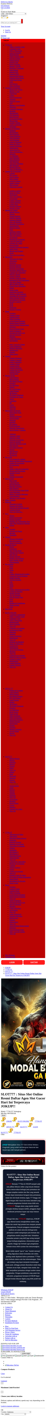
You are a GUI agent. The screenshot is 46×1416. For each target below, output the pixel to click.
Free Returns (5, 6)
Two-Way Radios (15, 282)
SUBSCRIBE (26, 1353)
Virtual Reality (14, 858)
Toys (6, 514)
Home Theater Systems (17, 298)
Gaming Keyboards (16, 370)
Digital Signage (14, 722)
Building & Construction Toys (19, 521)
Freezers (12, 352)
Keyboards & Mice (15, 119)
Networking (13, 724)
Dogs (11, 566)
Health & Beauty (11, 545)
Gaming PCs (13, 646)
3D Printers (13, 393)
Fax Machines (14, 385)
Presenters (12, 127)
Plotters (11, 387)
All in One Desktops (16, 650)
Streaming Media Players (17, 271)
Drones (11, 516)
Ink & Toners (13, 712)
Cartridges (12, 401)
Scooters (12, 529)
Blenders (12, 337)
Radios (11, 288)
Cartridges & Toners (16, 397)
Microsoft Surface (15, 234)
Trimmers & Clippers (16, 553)
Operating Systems (15, 504)
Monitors (12, 154)
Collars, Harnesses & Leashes (19, 574)
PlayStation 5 (13, 852)
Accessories (13, 199)
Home (7, 311)
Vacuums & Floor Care (17, 333)
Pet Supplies (9, 564)
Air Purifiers (13, 341)
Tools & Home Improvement (19, 325)
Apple (11, 788)
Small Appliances (15, 331)
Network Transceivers (16, 428)
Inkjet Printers (14, 379)
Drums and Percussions (17, 471)
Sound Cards (13, 62)
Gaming (8, 356)
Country (4, 1412)
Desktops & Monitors (12, 129)
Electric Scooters (15, 520)
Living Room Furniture (17, 321)
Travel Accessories (15, 543)
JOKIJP (7, 968)
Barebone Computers (16, 68)
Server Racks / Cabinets (17, 430)
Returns (7, 1315)
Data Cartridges (14, 86)
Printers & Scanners (16, 690)
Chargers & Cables (15, 243)
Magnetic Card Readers (17, 498)
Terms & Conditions (12, 1334)
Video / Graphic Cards (17, 47)
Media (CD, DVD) (15, 90)
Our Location (5, 8)
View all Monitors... (16, 169)
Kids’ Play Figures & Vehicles (19, 523)
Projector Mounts (15, 267)
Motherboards (14, 55)
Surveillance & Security (17, 300)
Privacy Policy (10, 1332)
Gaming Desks (14, 317)
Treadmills (12, 535)
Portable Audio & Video (17, 278)
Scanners (12, 383)
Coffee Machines (15, 339)
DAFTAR (34, 962)
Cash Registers (14, 496)
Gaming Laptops (15, 191)
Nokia (11, 768)
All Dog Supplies (15, 580)
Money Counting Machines (18, 494)
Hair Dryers (13, 555)
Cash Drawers (14, 483)
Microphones (13, 113)
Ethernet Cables (14, 438)
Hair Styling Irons (15, 551)
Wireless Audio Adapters (17, 294)
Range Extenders (15, 442)
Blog (6, 1326)
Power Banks (14, 245)
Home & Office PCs (16, 644)
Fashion (7, 537)
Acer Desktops (14, 140)
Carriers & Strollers (15, 591)
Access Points (14, 418)
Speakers (12, 634)
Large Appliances (15, 346)
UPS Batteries (14, 115)
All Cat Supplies (15, 595)
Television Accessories (17, 846)
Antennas (12, 434)
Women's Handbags (16, 539)
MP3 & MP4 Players (16, 284)
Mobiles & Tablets (11, 210)
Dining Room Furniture (17, 323)
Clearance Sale (10, 957)
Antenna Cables (14, 436)
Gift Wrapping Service (12, 1330)
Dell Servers (13, 451)
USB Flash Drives (15, 80)
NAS (11, 82)
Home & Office (14, 144)
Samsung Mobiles (15, 220)
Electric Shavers (14, 556)
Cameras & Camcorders (17, 272)
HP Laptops (13, 175)
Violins (11, 475)
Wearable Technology (16, 224)
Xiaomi (11, 766)
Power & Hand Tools (16, 329)
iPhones (12, 214)
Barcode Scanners (15, 486)
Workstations (13, 148)
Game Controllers (15, 125)
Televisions (13, 261)
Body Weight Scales (16, 560)
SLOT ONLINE (10, 613)
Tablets (11, 772)
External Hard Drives (16, 78)
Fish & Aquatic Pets (16, 597)
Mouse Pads (13, 121)
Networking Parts (15, 413)
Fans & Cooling (14, 59)
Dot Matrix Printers (15, 381)
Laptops (12, 173)
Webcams (12, 107)
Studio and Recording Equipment (20, 461)
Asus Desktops (14, 138)
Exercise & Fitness (15, 531)
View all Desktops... (16, 152)
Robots (11, 525)
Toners (11, 399)
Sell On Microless (11, 1340)
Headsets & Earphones (17, 239)
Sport (7, 527)
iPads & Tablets (14, 228)
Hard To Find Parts (11, 1328)
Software (8, 502)
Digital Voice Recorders (17, 286)
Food (11, 568)
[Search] (22, 21)
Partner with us (10, 1338)
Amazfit (12, 794)
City (2, 1414)
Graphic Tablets (14, 123)
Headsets (12, 111)
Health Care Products (16, 558)
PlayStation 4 (13, 854)
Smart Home (13, 879)
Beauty (11, 547)
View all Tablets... (15, 236)
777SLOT (8, 45)
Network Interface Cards (17, 444)
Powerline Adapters (16, 448)
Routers (12, 414)
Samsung (12, 407)
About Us (8, 1309)
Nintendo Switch (15, 856)
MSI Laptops (13, 185)
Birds (11, 601)
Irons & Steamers (15, 335)
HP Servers (13, 453)
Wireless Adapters (15, 416)
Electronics (9, 257)
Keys (11, 467)
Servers (11, 449)
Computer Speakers (16, 109)
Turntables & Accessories (18, 296)
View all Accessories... (17, 255)
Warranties (8, 1317)
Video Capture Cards (16, 57)
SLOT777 (8, 757)
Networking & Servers (12, 411)
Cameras (12, 866)
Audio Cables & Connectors (19, 469)
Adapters (12, 99)
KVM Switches (14, 426)
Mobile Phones (14, 212)
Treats (11, 570)
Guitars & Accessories (16, 463)
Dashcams (12, 308)
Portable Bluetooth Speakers (19, 247)
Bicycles (12, 533)
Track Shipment (10, 1311)
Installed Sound (14, 473)
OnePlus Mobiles (15, 218)
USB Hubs (13, 94)
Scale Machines (14, 492)
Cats (10, 582)
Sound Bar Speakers (16, 292)
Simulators (13, 850)
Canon (11, 405)
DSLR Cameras (14, 274)
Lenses (11, 869)
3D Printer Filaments (16, 395)
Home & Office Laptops (17, 657)
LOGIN (12, 962)
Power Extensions (15, 97)
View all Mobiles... (15, 222)
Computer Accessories (12, 88)
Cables (11, 95)
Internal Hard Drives (16, 76)
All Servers (13, 455)
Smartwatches (14, 226)
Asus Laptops (14, 177)
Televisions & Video (16, 834)
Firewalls (12, 420)
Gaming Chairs (14, 315)
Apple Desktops (14, 136)
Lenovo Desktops (15, 142)
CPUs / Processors (15, 51)
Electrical (12, 327)
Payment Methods (11, 1321)
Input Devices (14, 117)
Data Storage (13, 70)
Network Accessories (16, 440)
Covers (11, 805)
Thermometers (14, 562)
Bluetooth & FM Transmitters (19, 280)
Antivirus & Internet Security (19, 508)
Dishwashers (13, 354)
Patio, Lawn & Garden (17, 344)
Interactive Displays (16, 720)
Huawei (12, 764)
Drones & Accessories (16, 864)
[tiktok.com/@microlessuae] (12, 1365)
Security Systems (15, 309)
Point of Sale (9, 479)
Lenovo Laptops (15, 181)
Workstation (13, 195)
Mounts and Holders (16, 251)
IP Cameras (13, 424)
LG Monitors (13, 156)
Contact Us (9, 1307)
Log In (7, 30)
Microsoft (12, 776)
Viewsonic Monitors (16, 164)
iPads (11, 230)
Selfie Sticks (13, 249)
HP (10, 403)
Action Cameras (14, 276)
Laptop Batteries (15, 202)
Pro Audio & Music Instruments (20, 877)
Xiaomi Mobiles (14, 216)
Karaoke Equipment (16, 477)
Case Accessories (15, 53)
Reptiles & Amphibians (17, 603)
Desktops (12, 131)
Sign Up (8, 32)
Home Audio (13, 290)
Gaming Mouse (14, 372)
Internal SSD (13, 72)
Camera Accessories (16, 871)
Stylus (11, 253)
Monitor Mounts (14, 167)
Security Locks (14, 208)
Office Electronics (15, 718)
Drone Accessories (15, 518)
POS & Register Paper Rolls (19, 490)
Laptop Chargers (15, 201)
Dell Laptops (13, 179)
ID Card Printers (15, 389)
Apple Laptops (14, 183)
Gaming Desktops (15, 146)
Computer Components (17, 615)
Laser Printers (14, 378)
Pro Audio (8, 457)
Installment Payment (12, 1323)
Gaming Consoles (15, 360)
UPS (11, 103)
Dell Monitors (14, 162)
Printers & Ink (10, 376)
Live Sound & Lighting (17, 459)
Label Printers (14, 391)
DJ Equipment (14, 465)
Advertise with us (11, 1336)
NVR (11, 306)
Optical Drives (14, 60)
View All (12, 409)
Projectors (12, 263)
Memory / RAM (14, 66)
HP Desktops (13, 132)
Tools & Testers (14, 101)
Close (3, 1374)
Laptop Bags (13, 204)
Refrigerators (13, 350)
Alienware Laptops (15, 187)
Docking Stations (15, 206)
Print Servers (13, 446)
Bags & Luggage (15, 541)
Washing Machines (15, 348)
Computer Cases (15, 49)
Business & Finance (16, 506)
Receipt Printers (14, 485)
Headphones (13, 638)
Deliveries (8, 1313)
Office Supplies (10, 500)
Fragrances (13, 549)
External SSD (14, 74)
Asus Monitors (14, 158)
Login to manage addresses (10, 1406)
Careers (7, 1319)
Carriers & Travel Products (18, 576)
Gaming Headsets (15, 368)
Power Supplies (14, 64)
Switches (12, 422)
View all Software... (16, 512)
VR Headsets (13, 374)
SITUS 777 (9, 689)
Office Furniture (14, 319)
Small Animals (14, 605)
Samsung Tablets (15, 232)
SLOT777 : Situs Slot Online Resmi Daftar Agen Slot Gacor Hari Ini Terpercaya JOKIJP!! (23, 974)
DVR (11, 304)
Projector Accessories (16, 269)
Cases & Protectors (15, 241)
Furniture (12, 313)
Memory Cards (14, 92)
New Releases (10, 955)
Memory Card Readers (17, 105)
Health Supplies (14, 578)
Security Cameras (15, 302)
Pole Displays (14, 488)
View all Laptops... (15, 197)
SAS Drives (13, 84)
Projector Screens (15, 265)
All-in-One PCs (14, 150)
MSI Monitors (14, 166)
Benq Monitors (14, 160)
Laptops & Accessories (13, 171)
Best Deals (8, 609)
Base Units (13, 481)
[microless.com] (4, 18)
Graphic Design (14, 510)
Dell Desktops (14, 134)
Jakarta (7, 2)
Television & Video (16, 259)
